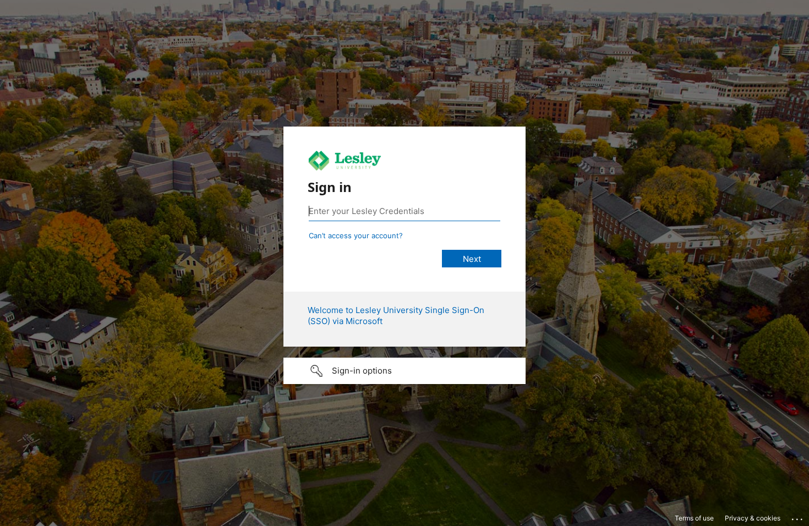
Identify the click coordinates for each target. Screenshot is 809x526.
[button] (404, 371)
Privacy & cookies (752, 518)
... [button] (798, 516)
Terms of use (694, 518)
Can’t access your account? (356, 235)
